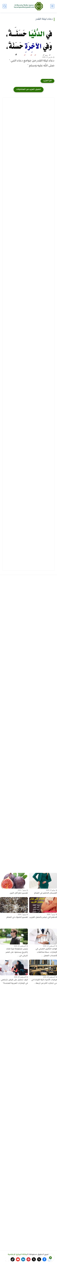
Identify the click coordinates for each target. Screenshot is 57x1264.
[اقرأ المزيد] (47, 81)
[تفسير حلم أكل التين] (14, 881)
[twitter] (39, 1259)
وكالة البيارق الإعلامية (17, 1255)
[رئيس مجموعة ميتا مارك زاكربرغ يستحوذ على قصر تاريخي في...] (14, 936)
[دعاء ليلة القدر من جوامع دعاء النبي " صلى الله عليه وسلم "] (28, 41)
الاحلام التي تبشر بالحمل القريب (43, 917)
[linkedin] (23, 1259)
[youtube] (18, 1259)
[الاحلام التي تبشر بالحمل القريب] (43, 905)
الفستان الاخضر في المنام (45, 893)
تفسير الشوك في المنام (17, 917)
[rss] (7, 1259)
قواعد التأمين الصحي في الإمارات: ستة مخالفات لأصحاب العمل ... (46, 952)
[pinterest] (28, 1259)
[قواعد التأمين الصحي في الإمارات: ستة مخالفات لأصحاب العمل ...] (43, 936)
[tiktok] (13, 1259)
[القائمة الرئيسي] (52, 6)
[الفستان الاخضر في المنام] (43, 881)
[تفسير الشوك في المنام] (14, 905)
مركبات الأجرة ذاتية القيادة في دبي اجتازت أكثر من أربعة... (44, 982)
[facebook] (44, 1259)
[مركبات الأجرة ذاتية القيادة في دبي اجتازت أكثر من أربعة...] (43, 967)
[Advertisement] (28, 129)
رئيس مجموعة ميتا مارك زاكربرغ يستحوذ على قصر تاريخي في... (17, 952)
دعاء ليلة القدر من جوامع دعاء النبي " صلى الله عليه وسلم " (31, 63)
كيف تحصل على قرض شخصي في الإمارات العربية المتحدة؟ (14, 982)
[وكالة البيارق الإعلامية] (28, 6)
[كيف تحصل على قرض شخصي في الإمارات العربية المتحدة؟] (14, 967)
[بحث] (5, 6)
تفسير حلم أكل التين (19, 893)
